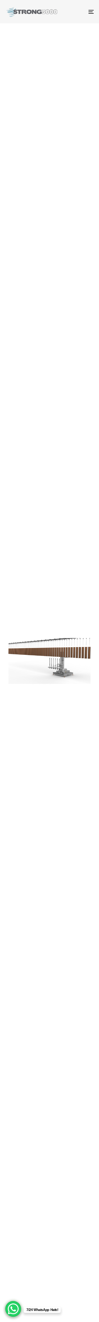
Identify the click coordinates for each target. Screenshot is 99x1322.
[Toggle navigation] (79, 11)
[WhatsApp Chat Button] (13, 1309)
